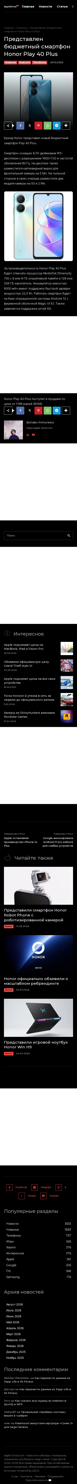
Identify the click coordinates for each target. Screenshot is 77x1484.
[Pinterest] (38, 126)
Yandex (32, 1195)
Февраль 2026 (16, 1339)
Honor (8, 925)
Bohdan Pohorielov (40, 422)
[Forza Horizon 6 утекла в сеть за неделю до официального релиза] (67, 698)
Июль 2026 (13, 1309)
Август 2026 (14, 1303)
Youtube (54, 1195)
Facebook (21, 1187)
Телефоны (39, 62)
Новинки (21, 27)
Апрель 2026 (15, 1327)
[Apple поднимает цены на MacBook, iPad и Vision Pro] (67, 648)
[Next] (64, 226)
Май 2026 (12, 1321)
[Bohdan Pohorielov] (13, 429)
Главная (9, 27)
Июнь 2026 (13, 1315)
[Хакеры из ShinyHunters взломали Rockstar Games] (67, 715)
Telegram (46, 1187)
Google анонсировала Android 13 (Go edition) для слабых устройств (57, 841)
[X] (29, 126)
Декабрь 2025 (16, 1351)
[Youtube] (33, 433)
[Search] (69, 535)
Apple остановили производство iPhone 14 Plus (20, 841)
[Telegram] (57, 126)
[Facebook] (20, 126)
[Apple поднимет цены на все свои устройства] (67, 681)
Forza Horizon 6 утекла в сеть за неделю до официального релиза (29, 697)
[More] (66, 126)
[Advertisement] (38, 354)
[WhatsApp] (48, 126)
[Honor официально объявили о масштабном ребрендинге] (38, 954)
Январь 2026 (15, 1345)
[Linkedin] (27, 433)
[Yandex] (21, 1195)
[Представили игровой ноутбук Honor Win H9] (38, 1017)
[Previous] (12, 226)
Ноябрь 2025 (15, 1357)
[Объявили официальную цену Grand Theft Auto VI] (67, 664)
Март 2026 (13, 1333)
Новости (24, 62)
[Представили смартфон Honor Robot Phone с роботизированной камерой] (38, 885)
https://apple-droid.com (39, 427)
